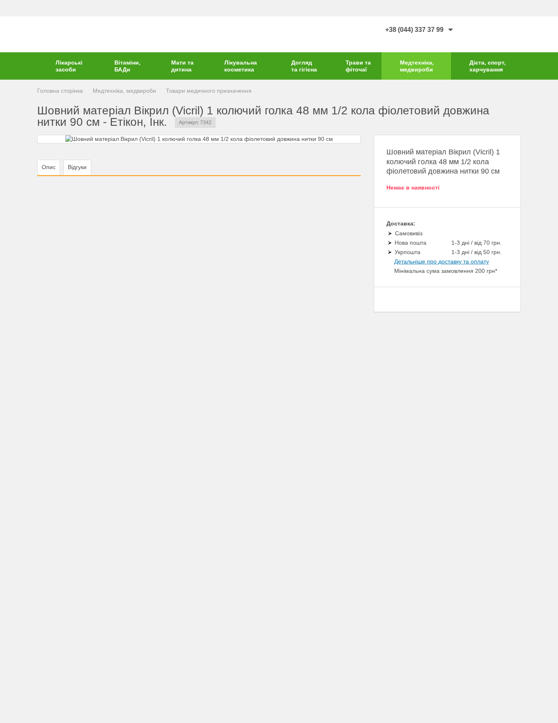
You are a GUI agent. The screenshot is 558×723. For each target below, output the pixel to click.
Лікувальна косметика (240, 66)
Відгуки (77, 167)
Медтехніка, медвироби (417, 66)
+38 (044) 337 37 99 (414, 29)
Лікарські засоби (69, 66)
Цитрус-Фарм (62, 34)
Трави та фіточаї (358, 66)
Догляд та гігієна (304, 66)
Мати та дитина (182, 66)
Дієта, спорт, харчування (487, 66)
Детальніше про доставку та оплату (441, 261)
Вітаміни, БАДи (127, 66)
